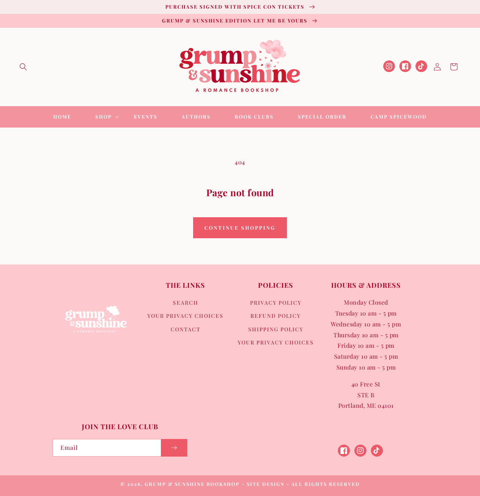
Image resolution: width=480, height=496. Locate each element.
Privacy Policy (276, 302)
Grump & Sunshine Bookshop (192, 484)
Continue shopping (240, 227)
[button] (23, 67)
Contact (186, 329)
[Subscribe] (174, 448)
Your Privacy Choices (185, 315)
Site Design (266, 484)
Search (185, 302)
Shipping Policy (275, 329)
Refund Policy (275, 315)
